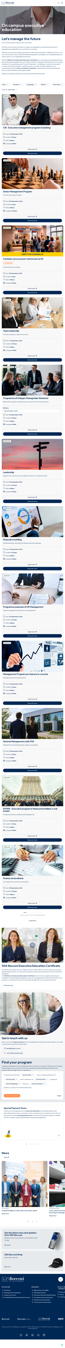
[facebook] (21, 1335)
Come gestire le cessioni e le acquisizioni (16, 882)
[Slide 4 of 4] (38, 1144)
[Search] (58, 3)
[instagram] (44, 1335)
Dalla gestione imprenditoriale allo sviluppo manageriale (20, 745)
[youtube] (38, 1335)
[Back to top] (60, 1279)
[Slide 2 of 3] (32, 1221)
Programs (35, 1287)
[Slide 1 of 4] (26, 1144)
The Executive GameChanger (12, 195)
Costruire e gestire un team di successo (15, 334)
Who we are (6, 1287)
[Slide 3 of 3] (36, 1221)
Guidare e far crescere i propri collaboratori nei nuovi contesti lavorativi (25, 476)
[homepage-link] (7, 3)
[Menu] (62, 3)
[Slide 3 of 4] (34, 1144)
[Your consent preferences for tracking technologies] (62, 1345)
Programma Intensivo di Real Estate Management (18, 814)
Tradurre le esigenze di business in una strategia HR (19, 610)
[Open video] (32, 945)
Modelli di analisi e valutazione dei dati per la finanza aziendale (22, 543)
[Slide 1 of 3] (28, 1221)
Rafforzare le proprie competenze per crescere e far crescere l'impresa (25, 402)
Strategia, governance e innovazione (14, 678)
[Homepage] (13, 1279)
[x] (26, 1335)
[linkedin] (32, 1335)
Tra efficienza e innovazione (11, 267)
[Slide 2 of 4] (30, 1144)
